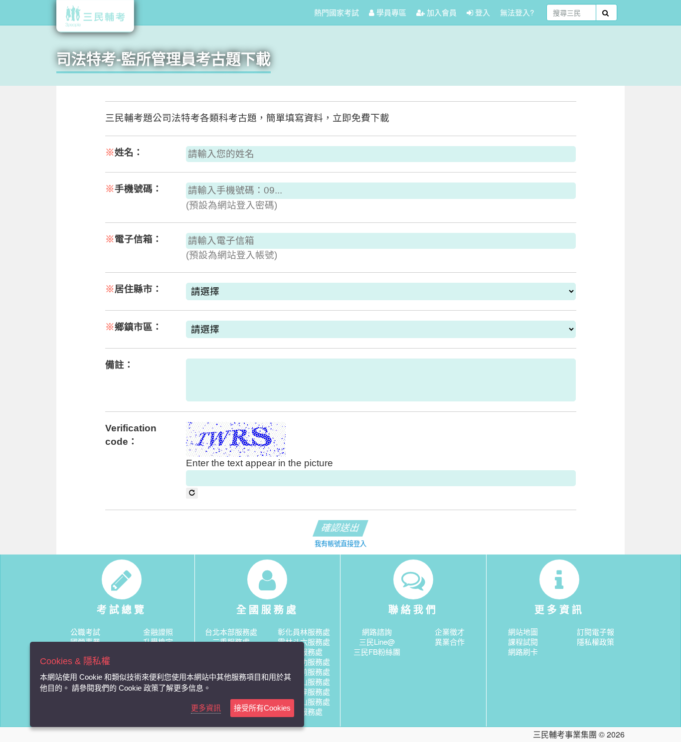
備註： (119, 365)
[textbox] (571, 12)
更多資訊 (206, 708)
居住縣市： (133, 289)
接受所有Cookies (262, 708)
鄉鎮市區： (133, 327)
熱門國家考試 (336, 12)
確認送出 (340, 528)
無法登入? (517, 12)
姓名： (124, 152)
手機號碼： (133, 189)
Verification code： (131, 435)
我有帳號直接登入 (340, 544)
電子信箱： (133, 239)
